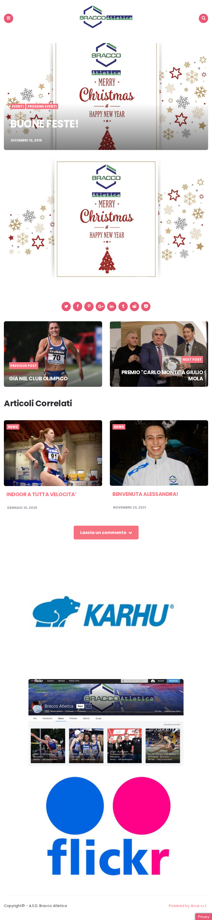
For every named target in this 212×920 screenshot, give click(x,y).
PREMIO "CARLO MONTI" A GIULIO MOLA (162, 375)
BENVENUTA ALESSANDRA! (145, 494)
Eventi (18, 106)
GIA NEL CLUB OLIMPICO (38, 378)
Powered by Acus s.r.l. (188, 905)
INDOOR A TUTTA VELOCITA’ (41, 494)
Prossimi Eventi (42, 106)
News (13, 427)
